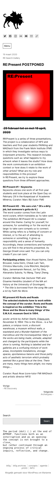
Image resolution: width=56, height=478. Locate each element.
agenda (43, 465)
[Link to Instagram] (15, 36)
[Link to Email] (31, 36)
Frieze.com (43, 318)
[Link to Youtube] (26, 36)
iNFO (32, 468)
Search (6, 415)
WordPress (33, 472)
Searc (47, 421)
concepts (33, 465)
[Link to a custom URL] (37, 36)
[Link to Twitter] (5, 36)
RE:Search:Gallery (11, 58)
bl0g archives (19, 465)
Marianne (46, 472)
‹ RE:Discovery (10, 388)
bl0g (8, 465)
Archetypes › (47, 394)
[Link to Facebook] (10, 36)
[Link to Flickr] (21, 36)
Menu (7, 45)
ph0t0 (24, 468)
